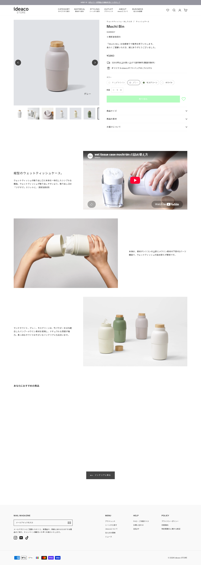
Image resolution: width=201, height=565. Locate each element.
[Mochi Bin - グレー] (17, 447)
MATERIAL (79, 10)
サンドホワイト (118, 82)
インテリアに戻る (102, 475)
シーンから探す (111, 525)
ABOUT (123, 10)
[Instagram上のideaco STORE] (15, 538)
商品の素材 (112, 119)
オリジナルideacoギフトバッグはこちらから (132, 68)
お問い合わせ (138, 525)
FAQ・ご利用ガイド (141, 521)
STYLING (95, 10)
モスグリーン (151, 82)
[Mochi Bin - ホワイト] (23, 447)
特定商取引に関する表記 (171, 529)
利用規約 (165, 525)
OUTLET (108, 10)
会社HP (136, 529)
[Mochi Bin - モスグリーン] (20, 447)
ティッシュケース (142, 22)
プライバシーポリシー (170, 521)
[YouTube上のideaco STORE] (21, 538)
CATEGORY (64, 10)
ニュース (108, 537)
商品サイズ (112, 111)
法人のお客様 (110, 533)
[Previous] (18, 63)
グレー (135, 82)
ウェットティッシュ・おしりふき (119, 22)
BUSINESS (137, 10)
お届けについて (114, 127)
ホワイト (169, 82)
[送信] (69, 522)
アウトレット (110, 521)
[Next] (95, 63)
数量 (108, 90)
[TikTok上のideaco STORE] (27, 538)
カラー (109, 77)
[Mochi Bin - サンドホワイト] (14, 447)
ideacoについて (111, 529)
